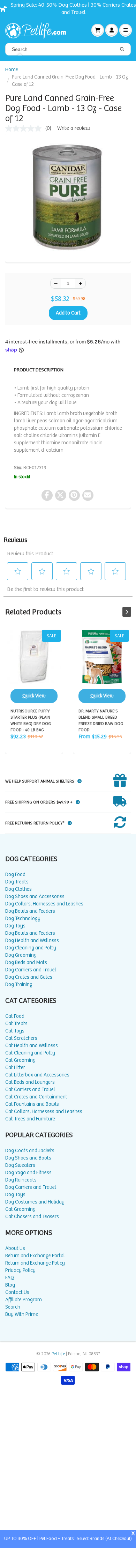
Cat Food (14, 1016)
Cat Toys (14, 1031)
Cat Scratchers (21, 1038)
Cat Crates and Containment (36, 1097)
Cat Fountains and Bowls (32, 1104)
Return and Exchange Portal (35, 1256)
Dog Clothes (18, 889)
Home (11, 70)
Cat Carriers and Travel (30, 1090)
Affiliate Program (23, 1300)
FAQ (9, 1278)
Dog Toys (15, 926)
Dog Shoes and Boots (28, 1158)
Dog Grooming (21, 955)
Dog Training (18, 984)
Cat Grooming (20, 1060)
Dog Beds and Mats (26, 962)
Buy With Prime (21, 1314)
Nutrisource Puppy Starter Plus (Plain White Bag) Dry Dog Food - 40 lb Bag (34, 666)
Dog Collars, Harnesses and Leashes (44, 904)
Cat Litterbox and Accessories (37, 1075)
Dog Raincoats (21, 1180)
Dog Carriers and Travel (30, 970)
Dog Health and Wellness (32, 940)
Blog (10, 1285)
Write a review (73, 128)
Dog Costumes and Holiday (35, 1202)
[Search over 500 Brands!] (122, 49)
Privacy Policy (20, 1270)
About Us (15, 1248)
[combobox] (68, 49)
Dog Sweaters (20, 1165)
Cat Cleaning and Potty (30, 1053)
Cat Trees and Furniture (30, 1119)
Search (12, 1307)
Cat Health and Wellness (31, 1046)
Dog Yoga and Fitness (28, 1173)
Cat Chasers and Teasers (32, 1217)
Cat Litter (15, 1068)
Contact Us (17, 1292)
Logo (38, 30)
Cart (97, 30)
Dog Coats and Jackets (29, 1151)
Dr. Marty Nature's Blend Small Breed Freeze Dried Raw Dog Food (102, 666)
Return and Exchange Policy (35, 1263)
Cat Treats (16, 1024)
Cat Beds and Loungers (30, 1082)
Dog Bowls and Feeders (30, 911)
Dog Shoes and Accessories (35, 896)
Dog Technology (22, 918)
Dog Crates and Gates (28, 977)
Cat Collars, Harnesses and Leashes (43, 1111)
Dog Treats (17, 882)
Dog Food (15, 874)
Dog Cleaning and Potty (30, 948)
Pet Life (58, 1354)
